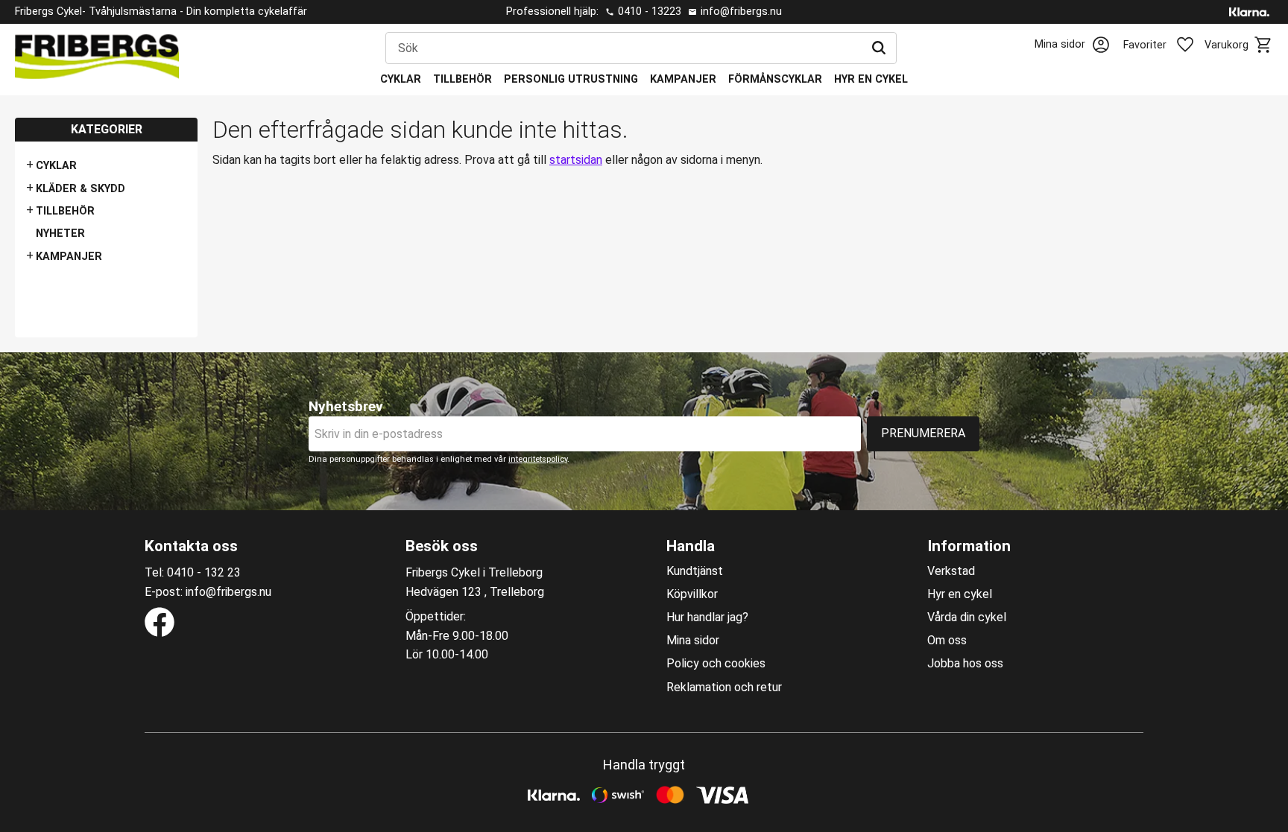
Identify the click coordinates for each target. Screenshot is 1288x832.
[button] (1167, 45)
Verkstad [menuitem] (951, 571)
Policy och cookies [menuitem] (715, 663)
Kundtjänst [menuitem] (694, 571)
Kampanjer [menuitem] (683, 79)
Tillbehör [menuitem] (462, 79)
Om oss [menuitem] (947, 640)
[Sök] (879, 48)
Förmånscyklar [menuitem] (775, 79)
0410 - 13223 (649, 11)
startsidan (575, 160)
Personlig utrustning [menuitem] (571, 79)
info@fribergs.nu (741, 11)
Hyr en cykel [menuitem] (871, 79)
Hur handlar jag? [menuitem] (707, 617)
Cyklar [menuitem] (400, 79)
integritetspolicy (537, 459)
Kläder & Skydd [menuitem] (80, 188)
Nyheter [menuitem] (60, 233)
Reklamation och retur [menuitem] (724, 687)
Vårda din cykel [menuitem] (966, 617)
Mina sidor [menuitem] (692, 640)
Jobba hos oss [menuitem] (965, 663)
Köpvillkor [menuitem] (692, 594)
